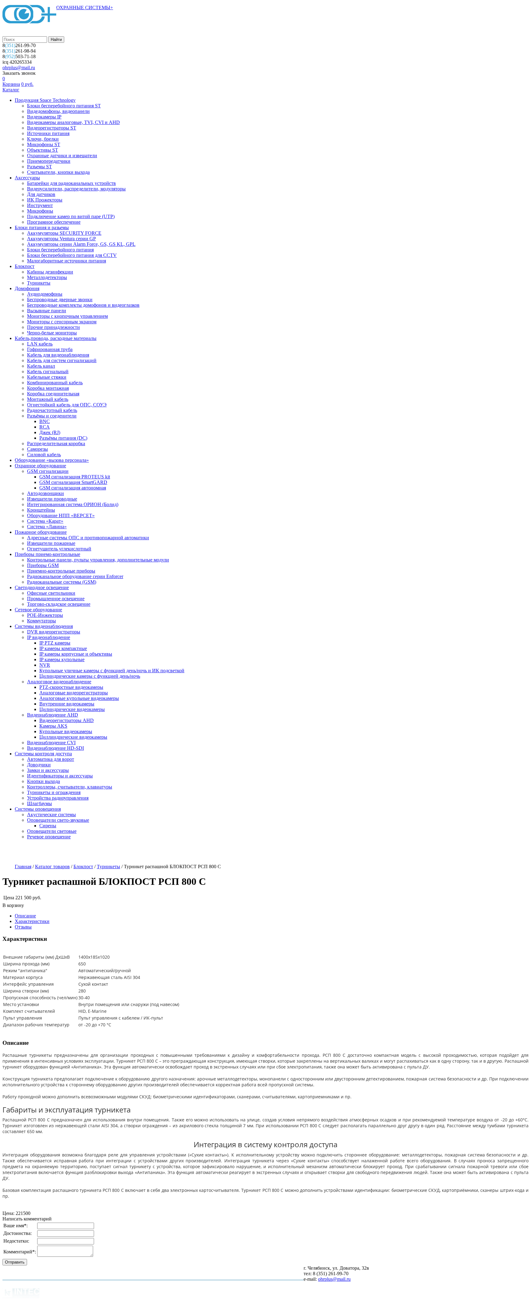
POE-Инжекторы (45, 615)
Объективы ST (42, 150)
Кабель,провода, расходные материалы (55, 338)
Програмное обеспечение (54, 222)
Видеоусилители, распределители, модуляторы (76, 188)
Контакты (222, 852)
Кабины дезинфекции (50, 271)
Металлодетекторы (47, 277)
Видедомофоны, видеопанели (58, 111)
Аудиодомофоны (44, 294)
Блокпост (24, 266)
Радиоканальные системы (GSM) (61, 582)
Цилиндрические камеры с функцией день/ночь (89, 676)
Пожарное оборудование (41, 532)
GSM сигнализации (48, 471)
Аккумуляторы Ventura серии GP (61, 238)
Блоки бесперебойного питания (60, 249)
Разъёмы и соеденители (52, 415)
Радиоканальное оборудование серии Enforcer (75, 576)
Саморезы (37, 449)
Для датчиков (41, 194)
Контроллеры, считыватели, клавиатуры (69, 786)
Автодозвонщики (45, 493)
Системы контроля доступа (43, 753)
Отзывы (23, 926)
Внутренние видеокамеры (66, 703)
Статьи (192, 852)
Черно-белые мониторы (52, 332)
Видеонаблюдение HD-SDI (55, 748)
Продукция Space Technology (45, 100)
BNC (44, 421)
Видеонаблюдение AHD (52, 714)
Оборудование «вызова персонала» (52, 460)
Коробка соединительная (53, 393)
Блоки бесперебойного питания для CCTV (72, 255)
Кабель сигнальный (48, 371)
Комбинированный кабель (55, 382)
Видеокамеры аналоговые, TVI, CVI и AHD (73, 122)
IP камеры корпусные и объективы (75, 654)
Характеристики (32, 921)
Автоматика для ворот (50, 759)
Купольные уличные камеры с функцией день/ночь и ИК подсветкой (111, 670)
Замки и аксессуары (48, 770)
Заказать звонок (19, 73)
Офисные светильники (51, 593)
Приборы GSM (43, 565)
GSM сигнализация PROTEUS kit (74, 476)
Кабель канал (41, 366)
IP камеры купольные (62, 659)
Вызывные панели (46, 310)
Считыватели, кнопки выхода (58, 172)
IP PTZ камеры (54, 642)
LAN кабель (40, 343)
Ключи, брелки (43, 139)
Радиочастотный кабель (52, 410)
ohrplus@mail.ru (18, 67)
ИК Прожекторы (44, 199)
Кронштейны (41, 510)
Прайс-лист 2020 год (151, 852)
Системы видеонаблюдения (44, 626)
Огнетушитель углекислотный (59, 548)
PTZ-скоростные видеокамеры (71, 687)
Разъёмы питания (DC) (63, 438)
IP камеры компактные (63, 648)
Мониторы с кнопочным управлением (67, 316)
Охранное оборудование (40, 465)
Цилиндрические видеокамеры (72, 709)
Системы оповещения (38, 809)
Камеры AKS (53, 726)
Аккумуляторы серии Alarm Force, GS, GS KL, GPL (81, 244)
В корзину (13, 905)
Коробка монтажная (48, 388)
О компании (17, 852)
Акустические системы (51, 814)
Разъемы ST (39, 166)
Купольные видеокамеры (65, 731)
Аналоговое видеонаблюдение (59, 681)
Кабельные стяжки (46, 377)
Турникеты (38, 283)
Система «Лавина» (47, 526)
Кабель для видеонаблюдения (58, 354)
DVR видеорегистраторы (53, 631)
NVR (44, 665)
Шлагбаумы (39, 803)
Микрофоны (40, 211)
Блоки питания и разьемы (42, 227)
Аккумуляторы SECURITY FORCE (64, 233)
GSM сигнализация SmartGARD (73, 482)
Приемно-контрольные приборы (61, 570)
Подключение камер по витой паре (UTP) (71, 216)
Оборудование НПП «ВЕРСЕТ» (61, 515)
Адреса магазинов (100, 852)
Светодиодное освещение (42, 587)
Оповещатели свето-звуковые (58, 820)
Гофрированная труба (50, 349)
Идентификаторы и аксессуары (60, 775)
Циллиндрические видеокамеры (73, 737)
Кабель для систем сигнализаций (61, 360)
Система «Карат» (45, 521)
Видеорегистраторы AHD (66, 720)
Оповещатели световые (52, 831)
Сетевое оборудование (38, 609)
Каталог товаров (52, 866)
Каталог (10, 89)
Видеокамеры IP (44, 116)
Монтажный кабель (47, 399)
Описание (25, 915)
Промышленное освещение (56, 598)
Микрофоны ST (43, 144)
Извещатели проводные (52, 498)
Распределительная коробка (56, 443)
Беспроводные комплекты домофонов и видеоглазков (83, 305)
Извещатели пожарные (51, 543)
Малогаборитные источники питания (66, 260)
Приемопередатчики (48, 161)
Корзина (11, 84)
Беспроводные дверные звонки (59, 299)
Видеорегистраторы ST (51, 127)
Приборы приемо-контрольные (47, 554)
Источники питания (48, 133)
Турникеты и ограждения (54, 792)
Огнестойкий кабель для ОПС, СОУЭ (67, 404)
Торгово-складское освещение (58, 604)
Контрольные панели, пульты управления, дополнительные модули (98, 559)
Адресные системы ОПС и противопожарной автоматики (88, 537)
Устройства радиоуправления (57, 798)
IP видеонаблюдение (48, 637)
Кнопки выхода (43, 781)
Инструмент (40, 205)
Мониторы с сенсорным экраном (61, 321)
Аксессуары (27, 177)
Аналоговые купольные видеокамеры (79, 698)
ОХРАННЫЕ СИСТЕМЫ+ (84, 7)
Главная (23, 866)
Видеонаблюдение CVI (51, 742)
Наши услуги (56, 852)
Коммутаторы (41, 620)
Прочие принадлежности (53, 327)
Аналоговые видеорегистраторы (73, 692)
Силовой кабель (44, 454)
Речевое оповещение (49, 836)
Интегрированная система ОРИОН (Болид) (72, 504)
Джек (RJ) (49, 432)
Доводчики (39, 764)
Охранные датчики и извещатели (62, 155)
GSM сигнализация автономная (72, 487)
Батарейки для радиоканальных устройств (71, 183)
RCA (44, 426)
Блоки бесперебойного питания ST (64, 105)
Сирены (47, 825)
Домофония (27, 288)
